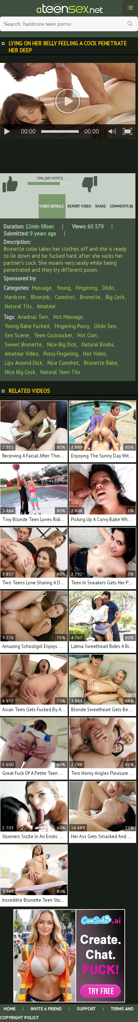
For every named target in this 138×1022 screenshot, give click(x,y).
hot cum (87, 335)
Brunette (90, 296)
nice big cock (20, 371)
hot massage (68, 316)
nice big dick (62, 344)
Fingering (86, 287)
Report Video (79, 206)
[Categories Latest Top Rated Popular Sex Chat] (130, 7)
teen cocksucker (53, 335)
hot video (94, 353)
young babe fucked (27, 326)
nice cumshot (63, 362)
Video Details (51, 206)
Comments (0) (121, 206)
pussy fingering (60, 353)
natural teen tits (60, 371)
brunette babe (100, 362)
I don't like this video (89, 184)
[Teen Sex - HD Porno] (69, 8)
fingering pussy (71, 326)
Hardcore (15, 296)
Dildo (108, 287)
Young (64, 287)
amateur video (21, 353)
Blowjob (40, 296)
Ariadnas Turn (33, 316)
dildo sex (105, 326)
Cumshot (65, 296)
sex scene (17, 335)
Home (9, 1008)
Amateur (46, 306)
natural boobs (98, 344)
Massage (42, 287)
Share (100, 206)
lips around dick (23, 362)
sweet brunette (23, 344)
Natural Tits (18, 306)
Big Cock (115, 296)
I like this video (10, 184)
